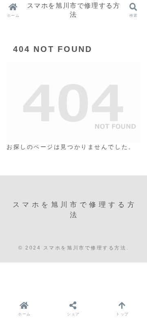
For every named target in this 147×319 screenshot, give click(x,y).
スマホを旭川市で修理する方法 (73, 10)
